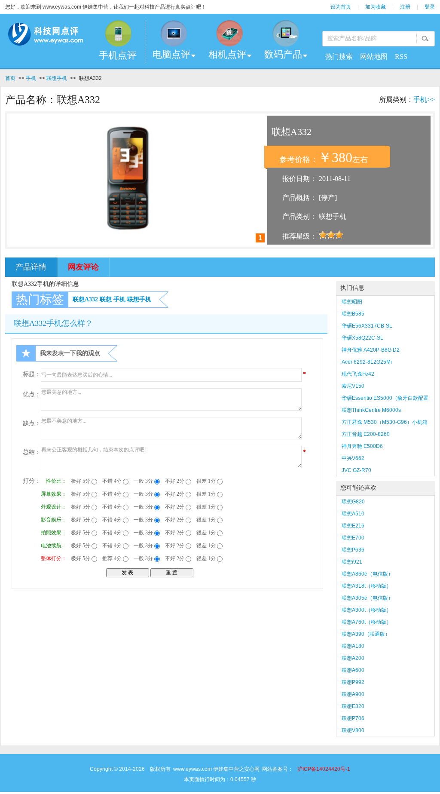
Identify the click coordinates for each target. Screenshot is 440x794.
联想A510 (353, 514)
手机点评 (118, 55)
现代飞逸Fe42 (358, 374)
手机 (31, 78)
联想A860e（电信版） (367, 574)
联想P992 (353, 682)
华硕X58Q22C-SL (362, 338)
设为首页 (340, 7)
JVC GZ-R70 (356, 470)
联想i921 (352, 562)
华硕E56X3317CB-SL (367, 326)
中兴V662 (353, 458)
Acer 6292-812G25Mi (367, 362)
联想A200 (353, 658)
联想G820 (353, 502)
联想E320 (353, 706)
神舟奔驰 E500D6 (362, 446)
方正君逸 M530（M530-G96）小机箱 (385, 422)
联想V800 (353, 730)
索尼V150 (353, 386)
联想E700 (353, 538)
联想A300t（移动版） (366, 610)
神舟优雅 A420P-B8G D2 (371, 350)
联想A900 (353, 694)
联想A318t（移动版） (366, 586)
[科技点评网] (45, 36)
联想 (106, 299)
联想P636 (353, 550)
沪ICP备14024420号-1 (323, 769)
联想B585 (353, 314)
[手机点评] (117, 33)
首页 (10, 78)
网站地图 (374, 56)
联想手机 (56, 78)
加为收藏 (375, 7)
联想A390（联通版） (366, 634)
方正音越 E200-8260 (366, 434)
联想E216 (353, 526)
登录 (430, 7)
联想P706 (353, 718)
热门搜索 (339, 56)
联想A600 (353, 670)
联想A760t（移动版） (366, 622)
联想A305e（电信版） (367, 598)
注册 (405, 7)
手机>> (424, 99)
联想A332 (85, 299)
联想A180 (353, 646)
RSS (401, 56)
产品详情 (30, 267)
